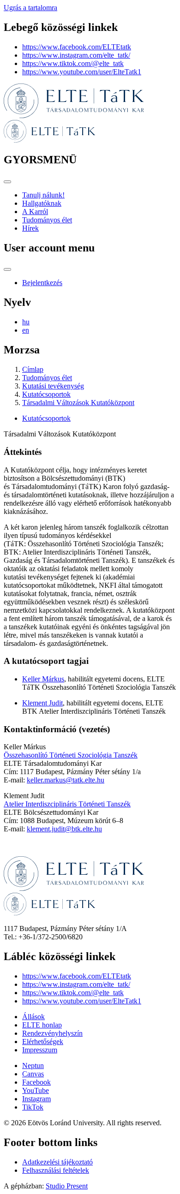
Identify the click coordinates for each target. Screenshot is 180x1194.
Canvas (33, 1074)
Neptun (33, 1065)
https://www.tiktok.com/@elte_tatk (73, 63)
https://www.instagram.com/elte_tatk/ (76, 55)
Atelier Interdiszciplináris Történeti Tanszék (67, 804)
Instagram (36, 1099)
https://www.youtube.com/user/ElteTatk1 (81, 72)
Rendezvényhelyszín (52, 1033)
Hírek (30, 228)
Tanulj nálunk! (43, 195)
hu (26, 322)
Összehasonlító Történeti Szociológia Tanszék (71, 755)
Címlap (32, 369)
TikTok (32, 1107)
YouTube (35, 1090)
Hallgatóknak (41, 203)
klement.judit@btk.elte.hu (64, 829)
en (25, 330)
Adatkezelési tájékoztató (57, 1162)
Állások (33, 1017)
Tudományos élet (47, 220)
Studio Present (67, 1186)
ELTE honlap (42, 1025)
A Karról (35, 211)
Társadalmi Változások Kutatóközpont (78, 402)
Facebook (36, 1082)
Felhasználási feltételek (55, 1170)
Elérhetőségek (42, 1041)
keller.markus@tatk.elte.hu (65, 780)
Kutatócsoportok (46, 394)
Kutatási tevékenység (53, 386)
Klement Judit (42, 703)
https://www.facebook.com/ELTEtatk (76, 47)
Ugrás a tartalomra (30, 8)
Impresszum (39, 1050)
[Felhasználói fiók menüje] (7, 269)
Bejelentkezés (42, 283)
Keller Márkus (43, 679)
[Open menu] (7, 181)
